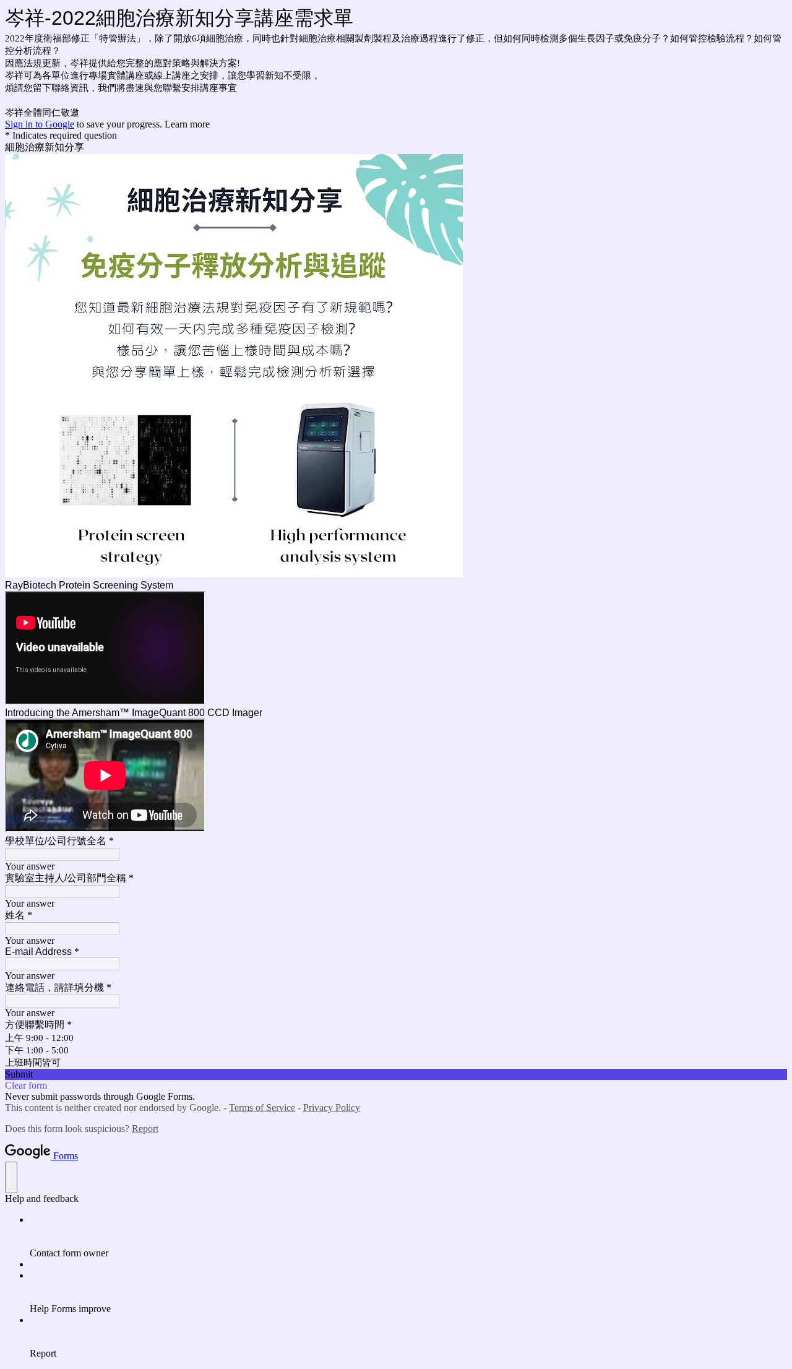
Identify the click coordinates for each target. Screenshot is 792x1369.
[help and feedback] (11, 1177)
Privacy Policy (331, 1107)
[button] (396, 1074)
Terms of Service (262, 1107)
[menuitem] (408, 1236)
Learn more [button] (187, 124)
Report (145, 1128)
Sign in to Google (39, 124)
